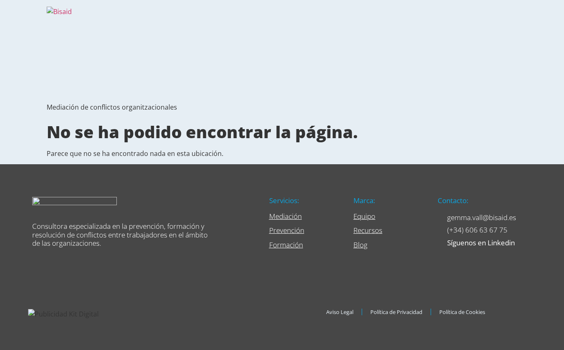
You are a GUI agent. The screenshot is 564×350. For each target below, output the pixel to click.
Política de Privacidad (396, 312)
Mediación (285, 216)
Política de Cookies (462, 312)
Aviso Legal (339, 312)
